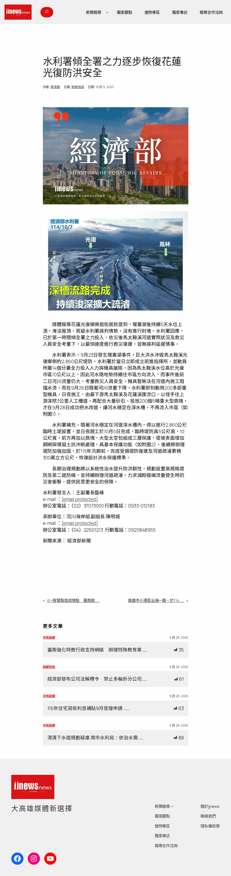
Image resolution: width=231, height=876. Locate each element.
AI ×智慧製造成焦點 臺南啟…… (73, 600)
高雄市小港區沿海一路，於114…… (156, 600)
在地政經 (49, 637)
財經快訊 (78, 87)
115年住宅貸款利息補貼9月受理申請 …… (88, 708)
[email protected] (80, 499)
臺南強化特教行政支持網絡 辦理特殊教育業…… (97, 649)
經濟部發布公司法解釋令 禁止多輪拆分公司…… (97, 679)
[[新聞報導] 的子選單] (107, 12)
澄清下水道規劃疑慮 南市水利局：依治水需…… (95, 737)
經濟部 (55, 87)
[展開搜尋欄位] (46, 12)
